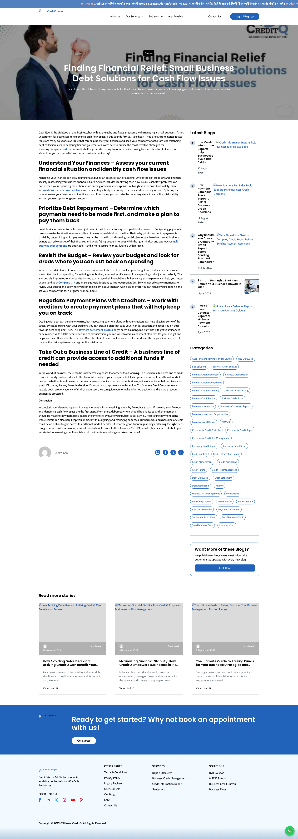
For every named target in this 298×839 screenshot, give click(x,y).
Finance (149, 53)
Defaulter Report (200, 485)
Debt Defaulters (200, 477)
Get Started (84, 740)
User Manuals (112, 789)
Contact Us (214, 16)
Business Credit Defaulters (205, 374)
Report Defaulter (162, 773)
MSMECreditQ (245, 501)
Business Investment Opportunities (210, 414)
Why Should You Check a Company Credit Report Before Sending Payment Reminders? (206, 248)
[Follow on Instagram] (157, 452)
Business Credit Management (207, 382)
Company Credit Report (204, 446)
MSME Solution (218, 778)
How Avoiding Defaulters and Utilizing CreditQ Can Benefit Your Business (69, 663)
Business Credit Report (203, 398)
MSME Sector (225, 501)
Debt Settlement (223, 477)
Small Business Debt (202, 525)
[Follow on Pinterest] (81, 799)
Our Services (133, 16)
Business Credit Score (232, 398)
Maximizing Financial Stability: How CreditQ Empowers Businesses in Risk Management (148, 663)
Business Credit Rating (237, 390)
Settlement (158, 789)
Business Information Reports (235, 406)
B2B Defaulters (245, 358)
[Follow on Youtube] (72, 799)
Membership (175, 16)
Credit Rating (198, 469)
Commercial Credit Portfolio (206, 430)
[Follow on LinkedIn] (181, 452)
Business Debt (217, 789)
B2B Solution (216, 773)
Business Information (203, 406)
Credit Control (199, 453)
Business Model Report (203, 422)
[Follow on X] (173, 452)
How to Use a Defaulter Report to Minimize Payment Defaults (204, 316)
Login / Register (245, 16)
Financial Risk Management (206, 493)
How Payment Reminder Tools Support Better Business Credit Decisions (204, 198)
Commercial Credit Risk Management (211, 438)
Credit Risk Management (224, 469)
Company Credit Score (234, 446)
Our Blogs (110, 794)
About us (115, 16)
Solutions (154, 16)
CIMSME (226, 422)
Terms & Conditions (115, 772)
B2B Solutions (199, 366)
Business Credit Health (236, 374)
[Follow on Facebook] (165, 452)
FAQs (107, 800)
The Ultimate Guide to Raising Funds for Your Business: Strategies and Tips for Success (225, 663)
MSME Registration (201, 501)
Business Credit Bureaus (225, 366)
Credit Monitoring (228, 461)
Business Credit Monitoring (205, 390)
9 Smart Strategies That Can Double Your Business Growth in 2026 (219, 284)
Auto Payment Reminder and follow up (212, 358)
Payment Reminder (202, 509)
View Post (50, 688)
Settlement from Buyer (203, 517)
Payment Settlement (229, 509)
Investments (232, 493)
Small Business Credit (233, 517)
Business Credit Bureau (222, 784)
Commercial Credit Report (240, 430)
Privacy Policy (112, 778)
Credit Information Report (226, 453)
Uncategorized (226, 525)
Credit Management (202, 461)
